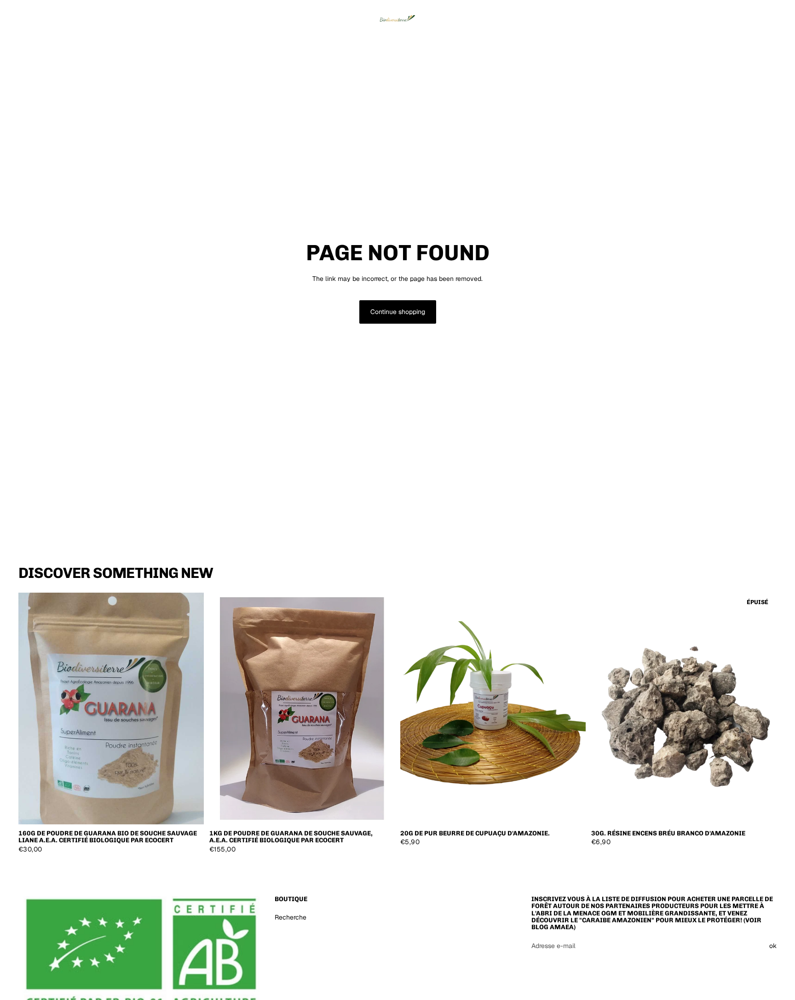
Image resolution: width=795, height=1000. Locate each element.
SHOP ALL (761, 576)
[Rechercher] (727, 16)
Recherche (290, 917)
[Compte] (746, 16)
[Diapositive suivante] (572, 708)
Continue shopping (397, 312)
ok (773, 946)
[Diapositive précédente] (414, 708)
